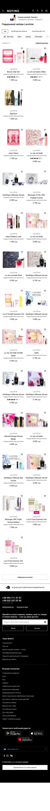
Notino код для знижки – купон (14, 649)
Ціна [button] (19, 37)
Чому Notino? (7, 643)
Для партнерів (7, 712)
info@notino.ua (8, 607)
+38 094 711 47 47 (11, 597)
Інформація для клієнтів (11, 693)
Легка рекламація (9, 716)
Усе (5, 31)
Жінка (13, 628)
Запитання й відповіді (10, 689)
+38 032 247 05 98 (11, 600)
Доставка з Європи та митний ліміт (15, 699)
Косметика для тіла (38, 31)
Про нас (5, 646)
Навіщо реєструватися (11, 686)
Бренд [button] (28, 37)
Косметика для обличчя (19, 31)
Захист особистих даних (11, 719)
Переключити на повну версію (25, 767)
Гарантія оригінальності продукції (15, 656)
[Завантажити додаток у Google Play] (13, 733)
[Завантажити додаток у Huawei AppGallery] (25, 739)
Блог (4, 676)
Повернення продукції (10, 673)
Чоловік (37, 628)
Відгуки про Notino (9, 659)
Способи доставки (9, 709)
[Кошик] (46, 11)
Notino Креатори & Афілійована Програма (18, 696)
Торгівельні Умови (9, 703)
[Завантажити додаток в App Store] (37, 733)
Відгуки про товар (9, 706)
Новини (5, 683)
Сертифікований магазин (12, 653)
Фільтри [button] (10, 37)
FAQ (3, 680)
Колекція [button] (38, 37)
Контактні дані (22, 607)
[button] (3, 11)
